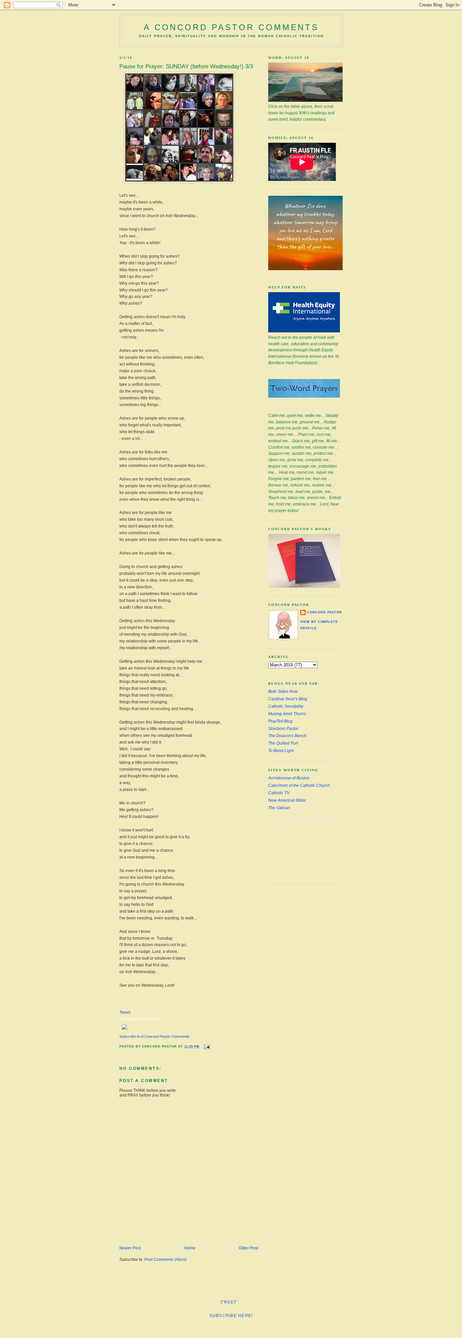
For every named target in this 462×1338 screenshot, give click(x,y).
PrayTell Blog (280, 721)
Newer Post (130, 1248)
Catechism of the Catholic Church (299, 785)
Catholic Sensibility (285, 706)
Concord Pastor (324, 612)
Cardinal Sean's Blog (287, 699)
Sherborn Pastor (283, 728)
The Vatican (279, 807)
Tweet (124, 1012)
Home (189, 1248)
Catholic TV (279, 793)
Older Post (248, 1248)
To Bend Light (281, 750)
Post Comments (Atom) (165, 1259)
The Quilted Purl (283, 743)
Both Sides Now (283, 691)
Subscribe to (154, 1036)
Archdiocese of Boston (288, 778)
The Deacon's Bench (287, 735)
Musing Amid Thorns (287, 713)
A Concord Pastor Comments (231, 27)
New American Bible (287, 800)
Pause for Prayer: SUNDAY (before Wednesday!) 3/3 (186, 66)
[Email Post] (206, 1046)
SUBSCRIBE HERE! (231, 1315)
